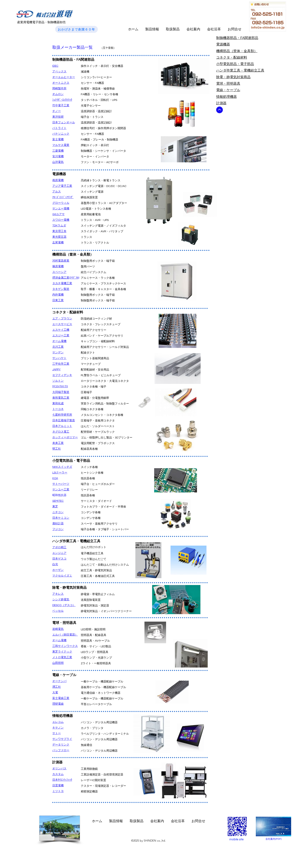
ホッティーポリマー (65, 437)
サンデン (58, 352)
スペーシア (59, 272)
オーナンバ (59, 681)
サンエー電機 (60, 208)
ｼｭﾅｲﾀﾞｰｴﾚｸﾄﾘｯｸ (62, 99)
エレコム (58, 722)
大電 (55, 692)
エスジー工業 (60, 335)
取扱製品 (173, 29)
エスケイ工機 (60, 329)
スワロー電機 (60, 220)
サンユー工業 (60, 489)
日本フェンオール (63, 122)
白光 (55, 564)
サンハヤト (59, 358)
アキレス (58, 594)
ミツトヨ (58, 791)
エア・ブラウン (62, 318)
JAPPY (56, 369)
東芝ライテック (62, 651)
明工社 (56, 448)
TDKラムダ (59, 225)
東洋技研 (58, 116)
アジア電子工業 (62, 186)
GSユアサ (58, 214)
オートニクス (60, 82)
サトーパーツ (60, 484)
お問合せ (234, 29)
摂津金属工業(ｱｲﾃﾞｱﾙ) (65, 277)
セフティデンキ (62, 375)
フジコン (58, 529)
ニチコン (58, 512)
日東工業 (58, 300)
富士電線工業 (60, 698)
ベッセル (58, 610)
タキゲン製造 (60, 289)
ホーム (133, 29)
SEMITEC (58, 501)
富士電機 (58, 139)
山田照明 (58, 663)
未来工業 (58, 443)
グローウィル (60, 203)
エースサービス (62, 324)
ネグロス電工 (60, 431)
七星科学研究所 (62, 414)
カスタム (58, 774)
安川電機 (58, 156)
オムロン (58, 94)
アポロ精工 (59, 547)
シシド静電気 (60, 599)
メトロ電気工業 (62, 657)
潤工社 (56, 686)
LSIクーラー (59, 472)
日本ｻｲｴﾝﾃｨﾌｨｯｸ (62, 779)
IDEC (55, 65)
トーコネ (58, 409)
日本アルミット (62, 426)
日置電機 (58, 785)
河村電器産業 (60, 260)
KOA (55, 478)
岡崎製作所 (59, 88)
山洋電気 (58, 162)
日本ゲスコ (59, 558)
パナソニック (60, 133)
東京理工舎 (59, 231)
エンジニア (59, 553)
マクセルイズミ (62, 575)
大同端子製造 (60, 392)
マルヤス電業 (60, 145)
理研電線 (58, 703)
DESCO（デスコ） (64, 605)
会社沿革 (214, 29)
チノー (56, 111)
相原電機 (58, 180)
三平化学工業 (60, 363)
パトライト (59, 128)
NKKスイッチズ (62, 467)
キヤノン (58, 727)
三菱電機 (58, 150)
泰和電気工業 (60, 397)
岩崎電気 (58, 629)
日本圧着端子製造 (63, 420)
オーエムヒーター (63, 77)
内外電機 (58, 294)
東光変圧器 (59, 237)
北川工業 (58, 346)
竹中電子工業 (60, 105)
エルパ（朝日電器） (65, 634)
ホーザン (58, 570)
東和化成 (58, 403)
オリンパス (59, 768)
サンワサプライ (62, 739)
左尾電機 (58, 242)
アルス (56, 191)
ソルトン (58, 380)
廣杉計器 (58, 523)
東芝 (55, 506)
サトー (56, 733)
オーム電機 (59, 341)
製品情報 (152, 29)
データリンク (60, 744)
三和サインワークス (65, 646)
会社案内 (193, 29)
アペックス (59, 71)
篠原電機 (58, 266)
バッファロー (60, 750)
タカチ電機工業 (62, 283)
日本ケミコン (60, 517)
